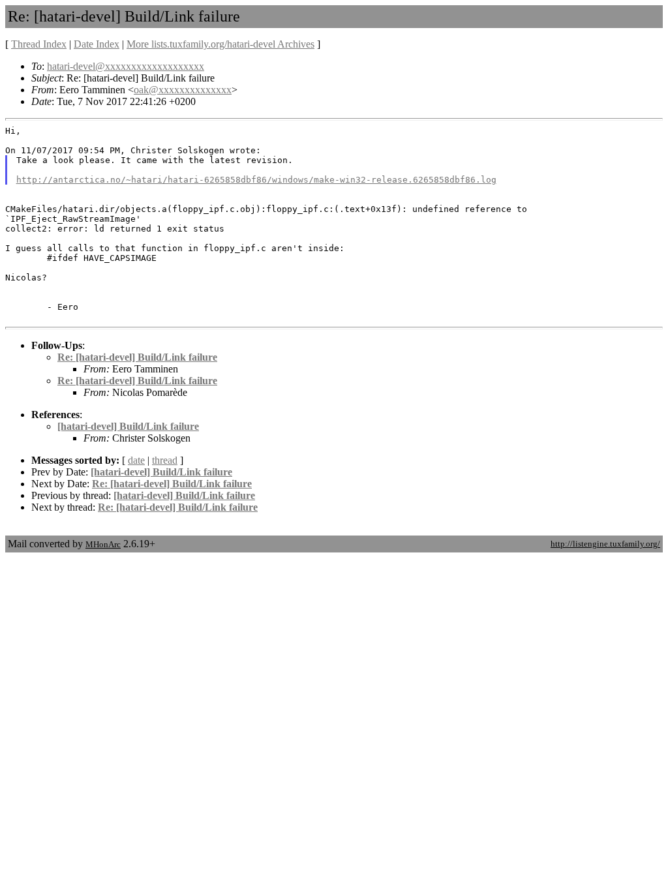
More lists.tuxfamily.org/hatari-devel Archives (220, 44)
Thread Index (39, 44)
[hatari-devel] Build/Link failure (128, 426)
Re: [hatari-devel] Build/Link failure (137, 357)
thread (164, 460)
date (136, 460)
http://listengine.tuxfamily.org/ (605, 544)
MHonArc (103, 544)
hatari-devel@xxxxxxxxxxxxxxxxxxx (125, 66)
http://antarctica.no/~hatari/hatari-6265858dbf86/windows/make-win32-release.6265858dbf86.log (256, 180)
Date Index (96, 44)
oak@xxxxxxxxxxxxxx (183, 89)
